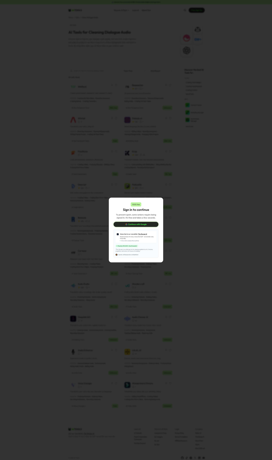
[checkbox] (118, 234)
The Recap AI (142, 234)
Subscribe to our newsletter (133, 234)
